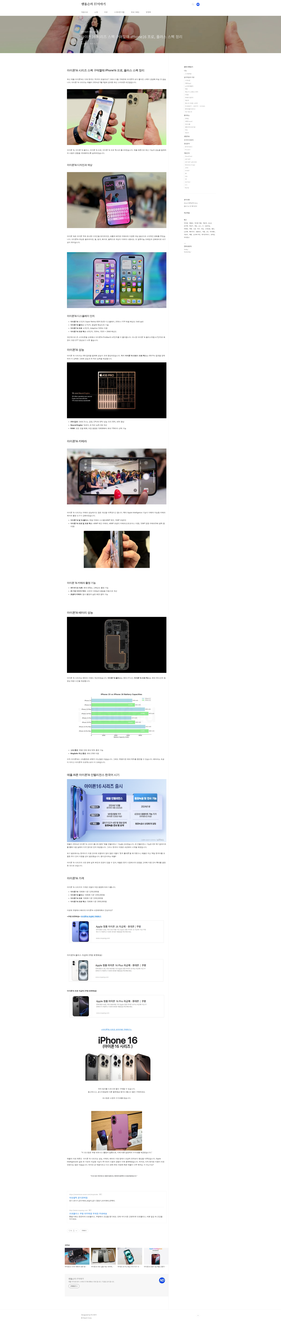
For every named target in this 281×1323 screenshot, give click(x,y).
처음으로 (84, 12)
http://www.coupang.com (78, 1210)
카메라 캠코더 (189, 97)
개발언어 (187, 153)
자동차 (187, 100)
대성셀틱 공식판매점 (78, 1197)
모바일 (213, 234)
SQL (186, 176)
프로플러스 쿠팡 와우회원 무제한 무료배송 (88, 1213)
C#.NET (187, 170)
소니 (199, 226)
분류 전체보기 (188, 67)
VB (186, 173)
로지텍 (186, 226)
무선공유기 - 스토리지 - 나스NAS (195, 106)
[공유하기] (73, 1230)
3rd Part (187, 182)
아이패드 (212, 232)
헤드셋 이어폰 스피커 (191, 103)
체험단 (191, 223)
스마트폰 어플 (119, 12)
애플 (190, 234)
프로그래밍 (135, 12)
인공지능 (207, 226)
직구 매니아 (188, 112)
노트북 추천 (196, 234)
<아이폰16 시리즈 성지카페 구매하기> (116, 1029)
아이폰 (186, 223)
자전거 (187, 133)
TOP (198, 1315)
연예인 (187, 118)
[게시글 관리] (76, 1230)
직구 (198, 229)
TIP (186, 179)
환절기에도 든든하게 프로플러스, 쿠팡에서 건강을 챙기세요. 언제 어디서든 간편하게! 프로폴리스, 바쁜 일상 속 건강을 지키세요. (115, 1217)
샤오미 (186, 234)
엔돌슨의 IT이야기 (93, 4)
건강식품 (187, 124)
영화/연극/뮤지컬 (190, 127)
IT (203, 226)
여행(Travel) (188, 121)
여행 (190, 229)
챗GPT (191, 226)
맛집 (186, 130)
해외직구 (192, 232)
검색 (193, 4)
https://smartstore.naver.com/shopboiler (83, 1194)
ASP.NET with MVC (191, 162)
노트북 (186, 232)
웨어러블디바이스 (190, 109)
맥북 (186, 89)
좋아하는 (187, 115)
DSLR (210, 223)
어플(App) (188, 83)
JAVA (186, 168)
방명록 (148, 12)
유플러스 (198, 232)
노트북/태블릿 (189, 86)
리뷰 (106, 12)
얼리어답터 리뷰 (189, 77)
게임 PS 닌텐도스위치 (191, 92)
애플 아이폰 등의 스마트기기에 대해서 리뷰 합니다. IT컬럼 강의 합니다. (91, 1282)
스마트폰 (187, 80)
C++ (186, 185)
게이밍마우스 (205, 234)
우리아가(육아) (189, 140)
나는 (185, 70)
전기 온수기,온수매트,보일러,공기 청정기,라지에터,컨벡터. (92, 1201)
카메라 (186, 229)
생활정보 (187, 136)
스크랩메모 (188, 74)
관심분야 (187, 143)
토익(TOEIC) (188, 147)
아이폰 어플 (198, 223)
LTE (207, 232)
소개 (96, 12)
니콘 (194, 229)
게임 (196, 226)
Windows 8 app (190, 165)
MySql (187, 188)
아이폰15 (186, 237)
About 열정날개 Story (191, 203)
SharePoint (188, 156)
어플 (203, 232)
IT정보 (187, 95)
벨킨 (213, 229)
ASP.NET (188, 159)
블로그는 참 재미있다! (190, 206)
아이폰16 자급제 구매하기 (91, 916)
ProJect (187, 149)
